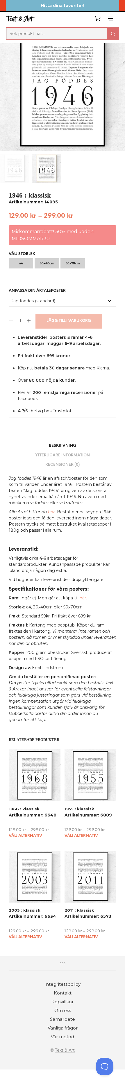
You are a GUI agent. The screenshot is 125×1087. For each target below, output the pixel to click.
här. (83, 598)
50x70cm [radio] (73, 263)
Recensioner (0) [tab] (62, 465)
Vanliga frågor (63, 1028)
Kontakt (63, 993)
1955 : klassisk (79, 809)
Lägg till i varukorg (69, 321)
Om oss (62, 1010)
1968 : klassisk (24, 809)
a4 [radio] (21, 263)
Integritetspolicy (62, 984)
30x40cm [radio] (47, 263)
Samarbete (62, 1019)
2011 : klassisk (79, 910)
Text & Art (65, 1050)
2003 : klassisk (24, 910)
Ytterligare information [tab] (62, 455)
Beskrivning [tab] (62, 446)
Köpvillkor (62, 1001)
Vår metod (62, 1036)
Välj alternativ (25, 836)
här (51, 511)
